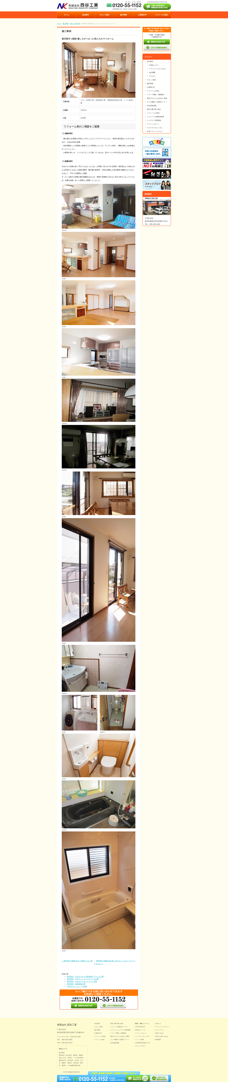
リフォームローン (152, 124)
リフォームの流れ (161, 15)
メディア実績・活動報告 (154, 94)
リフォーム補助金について (119, 1027)
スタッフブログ (140, 1046)
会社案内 (85, 15)
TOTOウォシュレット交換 (77, 986)
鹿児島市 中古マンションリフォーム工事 (83, 979)
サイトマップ (159, 1030)
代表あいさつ (152, 65)
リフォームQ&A (99, 1039)
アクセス (151, 76)
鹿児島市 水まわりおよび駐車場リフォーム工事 (85, 977)
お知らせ (158, 1023)
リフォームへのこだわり (156, 69)
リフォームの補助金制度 (154, 117)
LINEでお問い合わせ (161, 1036)
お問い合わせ (159, 1033)
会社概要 (151, 72)
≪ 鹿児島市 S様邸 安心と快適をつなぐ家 (77, 961)
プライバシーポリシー (162, 1027)
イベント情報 (139, 1039)
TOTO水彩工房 (140, 1027)
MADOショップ (140, 1030)
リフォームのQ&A (152, 113)
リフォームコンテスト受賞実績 (121, 1030)
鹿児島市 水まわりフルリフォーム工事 (82, 981)
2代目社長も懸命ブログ (142, 1043)
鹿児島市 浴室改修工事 (76, 984)
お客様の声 (142, 15)
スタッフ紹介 (104, 15)
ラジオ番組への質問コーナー (156, 102)
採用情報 (158, 1039)
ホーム (66, 15)
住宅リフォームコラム (153, 131)
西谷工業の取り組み (153, 109)
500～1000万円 (75, 23)
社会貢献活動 (150, 106)
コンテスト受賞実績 (153, 120)
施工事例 (123, 15)
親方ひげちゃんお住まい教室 (156, 98)
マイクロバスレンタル (153, 128)
